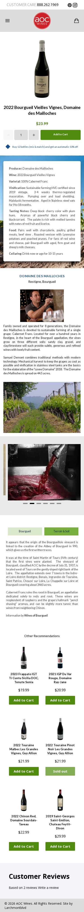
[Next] (71, 475)
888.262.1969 (47, 4)
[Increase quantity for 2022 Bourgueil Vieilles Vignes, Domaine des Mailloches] (34, 135)
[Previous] (12, 475)
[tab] (25, 503)
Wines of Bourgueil (36, 615)
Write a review (48, 887)
